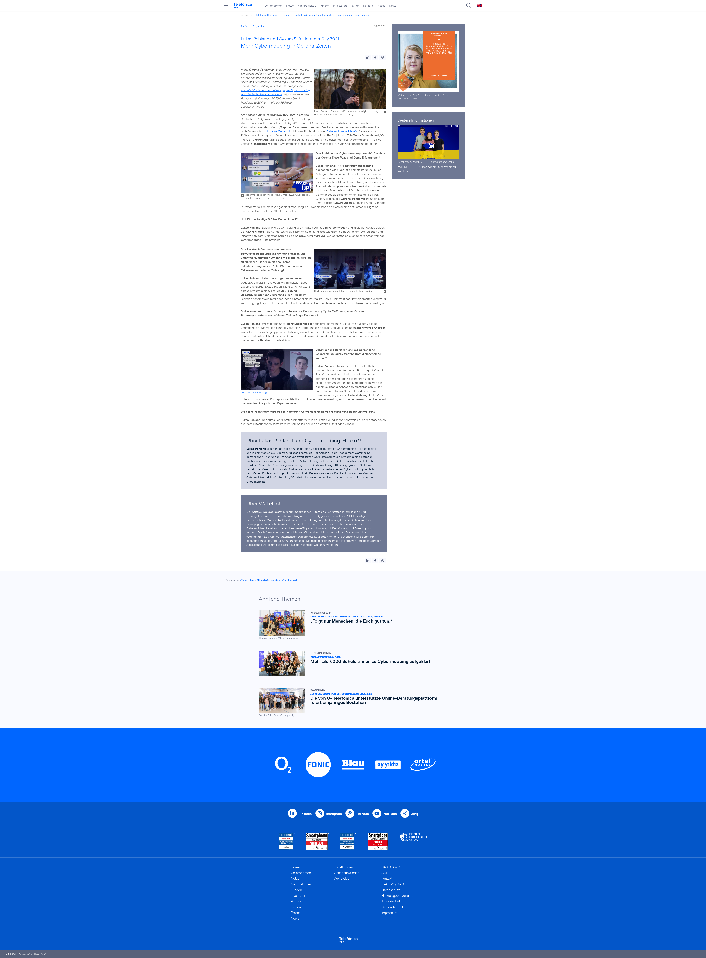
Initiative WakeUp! (278, 131)
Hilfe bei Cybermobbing (254, 392)
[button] (368, 57)
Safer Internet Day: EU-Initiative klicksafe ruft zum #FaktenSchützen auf (423, 97)
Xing (414, 814)
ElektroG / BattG (393, 884)
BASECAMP (390, 867)
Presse (381, 5)
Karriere (368, 5)
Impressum (389, 913)
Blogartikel (321, 14)
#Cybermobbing (248, 580)
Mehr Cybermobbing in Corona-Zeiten (349, 14)
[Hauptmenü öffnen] (226, 5)
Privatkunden (343, 867)
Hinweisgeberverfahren (398, 895)
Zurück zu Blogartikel (253, 26)
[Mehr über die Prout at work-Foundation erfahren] (413, 841)
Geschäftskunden (346, 873)
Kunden (324, 5)
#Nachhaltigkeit (289, 580)
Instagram (334, 814)
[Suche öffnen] (468, 5)
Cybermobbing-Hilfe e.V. (342, 131)
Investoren (340, 5)
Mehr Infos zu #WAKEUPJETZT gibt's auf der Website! (426, 161)
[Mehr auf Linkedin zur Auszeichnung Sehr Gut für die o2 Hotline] (348, 841)
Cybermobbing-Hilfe (350, 448)
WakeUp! (268, 512)
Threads (362, 814)
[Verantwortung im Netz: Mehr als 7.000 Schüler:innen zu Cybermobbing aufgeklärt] (351, 663)
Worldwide (342, 878)
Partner (355, 5)
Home (295, 867)
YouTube (403, 171)
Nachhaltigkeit (306, 5)
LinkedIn (305, 814)
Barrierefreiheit (392, 907)
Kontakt (386, 878)
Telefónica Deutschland (268, 14)
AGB (384, 873)
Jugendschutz (391, 901)
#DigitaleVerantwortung (269, 580)
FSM (349, 516)
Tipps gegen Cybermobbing (438, 167)
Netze (290, 5)
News (392, 5)
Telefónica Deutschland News (297, 14)
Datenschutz (390, 890)
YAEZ (364, 520)
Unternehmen (274, 5)
